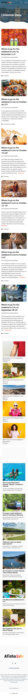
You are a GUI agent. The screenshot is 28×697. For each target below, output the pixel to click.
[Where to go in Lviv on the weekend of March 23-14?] (14, 431)
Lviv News (6, 75)
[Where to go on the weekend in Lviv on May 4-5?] (14, 390)
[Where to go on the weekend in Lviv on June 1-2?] (14, 371)
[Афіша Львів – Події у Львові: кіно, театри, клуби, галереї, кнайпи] (6, 2)
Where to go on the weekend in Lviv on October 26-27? (14, 102)
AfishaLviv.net (16, 688)
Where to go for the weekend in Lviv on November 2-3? (10, 51)
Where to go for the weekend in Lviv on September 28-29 (10, 307)
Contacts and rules (14, 668)
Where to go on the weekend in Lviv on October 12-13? (14, 203)
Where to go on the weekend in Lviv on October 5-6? (14, 255)
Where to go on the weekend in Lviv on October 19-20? (14, 150)
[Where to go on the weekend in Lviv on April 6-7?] (14, 409)
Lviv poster (12, 124)
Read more (21, 173)
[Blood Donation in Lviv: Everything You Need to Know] (14, 349)
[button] (21, 2)
